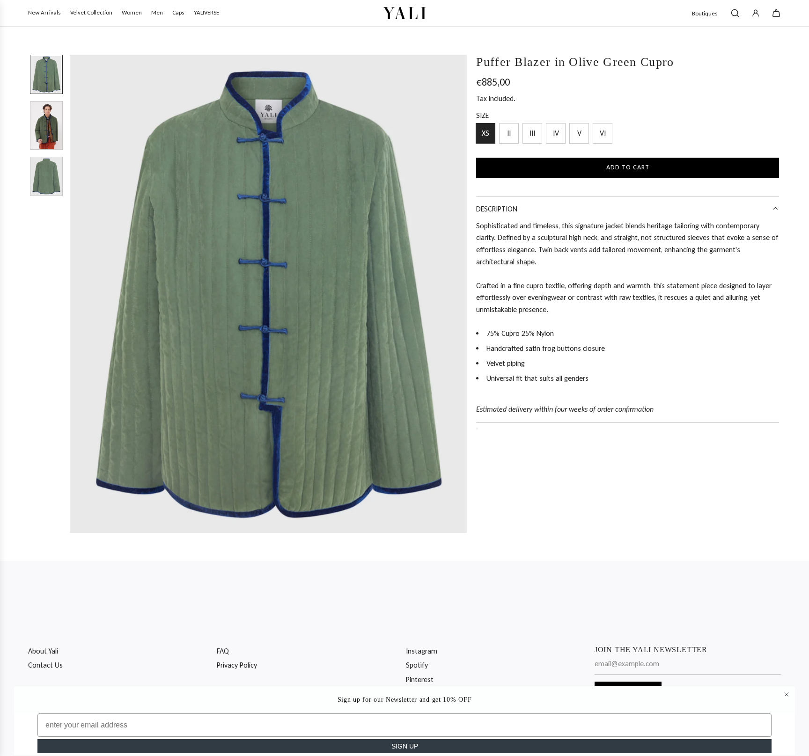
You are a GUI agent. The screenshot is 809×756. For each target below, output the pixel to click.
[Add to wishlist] (477, 428)
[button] (77, 293)
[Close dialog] (786, 694)
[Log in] (755, 13)
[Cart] (776, 13)
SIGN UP (404, 746)
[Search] (735, 13)
